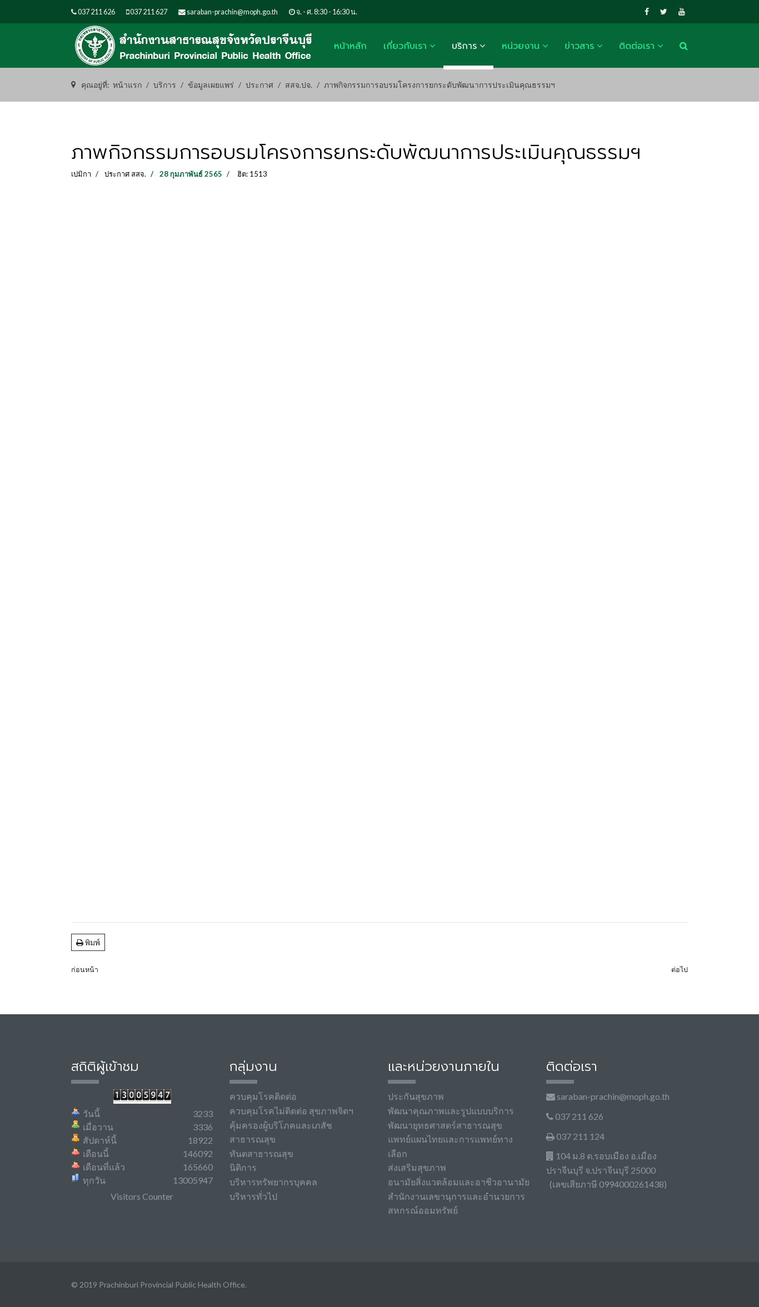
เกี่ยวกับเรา (405, 46)
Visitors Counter (142, 1196)
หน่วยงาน (521, 46)
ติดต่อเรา (637, 46)
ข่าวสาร (579, 46)
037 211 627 (148, 12)
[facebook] (647, 11)
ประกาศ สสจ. (125, 173)
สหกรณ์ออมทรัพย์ (423, 1210)
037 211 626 (96, 12)
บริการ (464, 46)
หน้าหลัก (350, 46)
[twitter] (663, 11)
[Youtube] (681, 11)
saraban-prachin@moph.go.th (232, 12)
